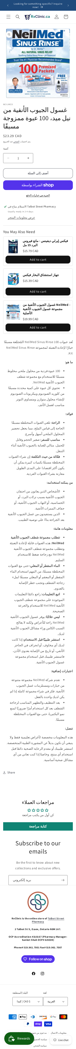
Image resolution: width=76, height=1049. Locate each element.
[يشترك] (62, 880)
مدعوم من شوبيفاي (37, 1032)
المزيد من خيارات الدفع (38, 195)
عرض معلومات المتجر (21, 217)
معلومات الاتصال (59, 1032)
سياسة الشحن (40, 1045)
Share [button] (11, 772)
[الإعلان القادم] (68, 5)
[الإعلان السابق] (7, 5)
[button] (8, 16)
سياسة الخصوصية (38, 1039)
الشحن (16, 141)
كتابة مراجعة (38, 826)
